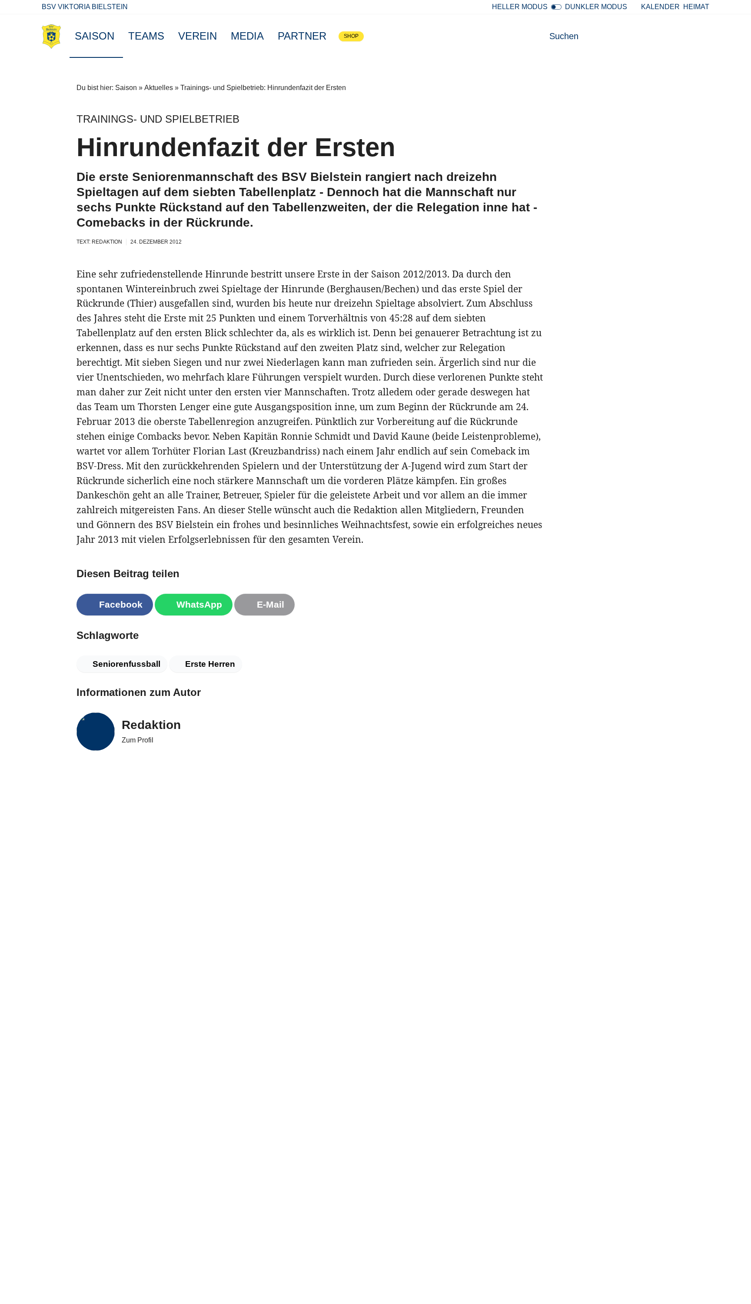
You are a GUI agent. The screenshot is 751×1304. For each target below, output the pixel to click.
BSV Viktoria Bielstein (85, 6)
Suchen (563, 36)
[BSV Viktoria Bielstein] (51, 36)
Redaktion (151, 725)
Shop (351, 36)
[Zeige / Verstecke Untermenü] (118, 36)
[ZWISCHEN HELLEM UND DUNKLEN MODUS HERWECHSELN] (556, 7)
